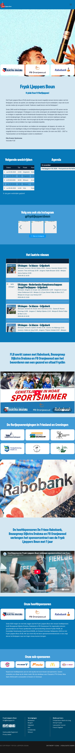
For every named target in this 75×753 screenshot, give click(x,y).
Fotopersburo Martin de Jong (62, 720)
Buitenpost (31, 720)
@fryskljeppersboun (37, 216)
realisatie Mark (68, 746)
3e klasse (34, 184)
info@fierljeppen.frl (8, 720)
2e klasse (34, 180)
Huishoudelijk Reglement (10, 732)
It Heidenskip (31, 730)
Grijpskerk (31, 725)
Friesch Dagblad (58, 727)
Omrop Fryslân (57, 723)
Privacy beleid (7, 734)
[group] (24, 227)
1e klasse (34, 176)
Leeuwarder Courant (59, 725)
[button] (20, 227)
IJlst (29, 727)
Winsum (30, 732)
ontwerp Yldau (53, 746)
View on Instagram (38, 236)
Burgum (30, 723)
